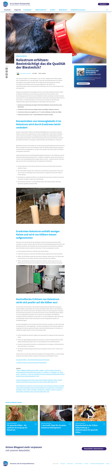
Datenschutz (70, 463)
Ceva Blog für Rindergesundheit (97, 463)
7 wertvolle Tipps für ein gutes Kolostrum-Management (31, 362)
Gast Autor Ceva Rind (25, 73)
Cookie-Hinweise (78, 463)
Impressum (62, 463)
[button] (7, 69)
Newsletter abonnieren (93, 448)
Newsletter (103, 4)
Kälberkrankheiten (21, 56)
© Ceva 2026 (55, 463)
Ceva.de (107, 463)
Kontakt (86, 463)
